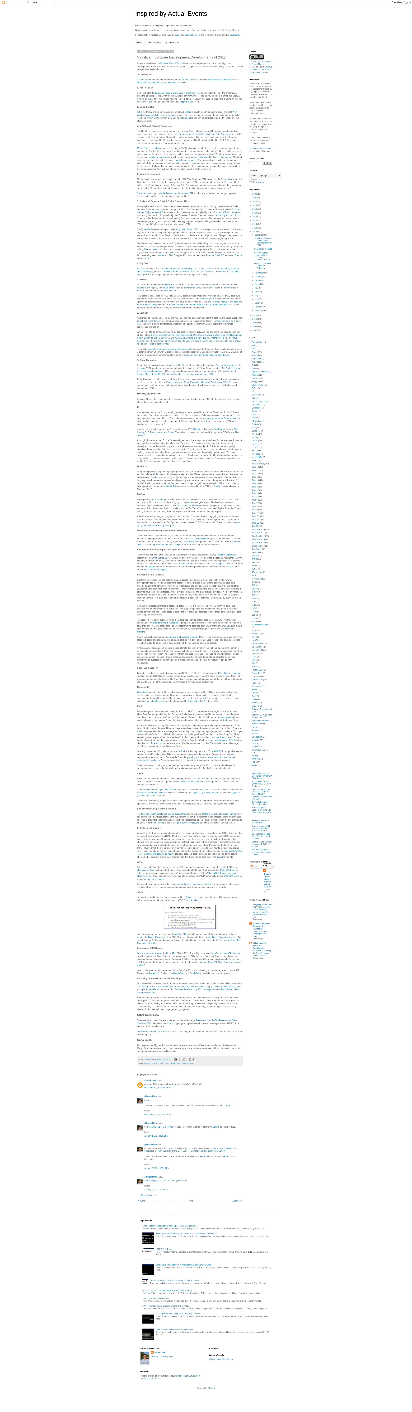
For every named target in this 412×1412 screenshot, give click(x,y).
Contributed (257, 405)
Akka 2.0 (145, 258)
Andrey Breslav (219, 737)
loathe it (192, 93)
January (258, 310)
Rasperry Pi (153, 973)
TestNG (255, 733)
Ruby (149, 99)
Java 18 (255, 493)
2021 (254, 198)
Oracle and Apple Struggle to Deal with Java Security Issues (186, 341)
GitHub (187, 112)
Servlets (255, 706)
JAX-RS (255, 552)
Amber (255, 352)
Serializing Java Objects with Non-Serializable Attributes (174, 1280)
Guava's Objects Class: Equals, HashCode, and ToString (167, 1291)
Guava (255, 441)
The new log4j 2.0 (218, 563)
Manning (141, 632)
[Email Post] (176, 1059)
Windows (256, 759)
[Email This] (181, 1059)
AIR (253, 345)
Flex (254, 428)
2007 (159, 63)
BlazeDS (256, 378)
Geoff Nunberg (144, 271)
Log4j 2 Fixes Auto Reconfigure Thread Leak (260, 933)
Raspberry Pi (257, 686)
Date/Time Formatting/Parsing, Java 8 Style (174, 1329)
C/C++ (255, 388)
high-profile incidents (149, 321)
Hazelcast (256, 444)
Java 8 (255, 506)
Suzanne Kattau (144, 193)
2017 (254, 213)
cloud (172, 365)
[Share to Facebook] (190, 1059)
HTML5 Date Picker (164, 1249)
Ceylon (200, 778)
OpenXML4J (257, 650)
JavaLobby (194, 1376)
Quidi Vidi (267, 887)
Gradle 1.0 (171, 486)
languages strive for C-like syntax (220, 418)
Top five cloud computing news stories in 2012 (191, 374)
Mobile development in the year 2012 (176, 193)
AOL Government (169, 268)
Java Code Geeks (193, 35)
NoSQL (185, 1063)
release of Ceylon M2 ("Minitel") (152, 792)
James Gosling (184, 884)
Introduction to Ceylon (188, 781)
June (257, 292)
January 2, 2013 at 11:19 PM (156, 1168)
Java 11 (255, 470)
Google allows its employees (186, 823)
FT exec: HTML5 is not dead (224, 302)
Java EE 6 (256, 516)
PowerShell (257, 673)
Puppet (255, 683)
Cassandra (257, 395)
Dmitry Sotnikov (191, 900)
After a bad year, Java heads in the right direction (165, 1180)
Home (140, 43)
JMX (254, 582)
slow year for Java (145, 870)
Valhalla (255, 740)
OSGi (254, 657)
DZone (178, 35)
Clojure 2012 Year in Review (160, 1127)
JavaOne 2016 (258, 546)
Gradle (154, 477)
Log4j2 (151, 566)
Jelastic (189, 897)
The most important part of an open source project (262, 852)
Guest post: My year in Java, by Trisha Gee (163, 1151)
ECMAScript (257, 421)
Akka (154, 249)
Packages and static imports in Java (260, 821)
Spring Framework (260, 720)
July (257, 288)
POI (253, 663)
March (258, 303)
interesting (159, 823)
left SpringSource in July (227, 215)
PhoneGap (223, 673)
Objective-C (142, 692)
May (257, 295)
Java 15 (255, 483)
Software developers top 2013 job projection (195, 989)
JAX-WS (255, 556)
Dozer (254, 414)
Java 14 (255, 480)
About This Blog (154, 43)
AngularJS (256, 358)
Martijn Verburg (227, 870)
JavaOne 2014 (258, 542)
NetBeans (256, 634)
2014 (254, 224)
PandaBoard (195, 973)
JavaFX (255, 526)
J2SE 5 (255, 460)
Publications (257, 680)
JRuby (255, 592)
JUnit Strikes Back (161, 558)
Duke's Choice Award (158, 937)
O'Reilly (196, 429)
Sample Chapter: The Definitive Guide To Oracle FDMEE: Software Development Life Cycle (262, 794)
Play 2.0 (238, 255)
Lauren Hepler (152, 989)
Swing (254, 727)
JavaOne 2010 (258, 529)
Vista (254, 743)
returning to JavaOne (201, 884)
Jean (146, 1100)
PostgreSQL (257, 670)
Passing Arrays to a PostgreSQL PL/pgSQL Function (178, 1314)
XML (254, 762)
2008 (165, 63)
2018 (254, 209)
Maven (255, 621)
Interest (209, 271)
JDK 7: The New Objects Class (155, 1298)
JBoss (254, 566)
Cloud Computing (156, 1063)
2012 (175, 93)
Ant (253, 365)
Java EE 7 (256, 520)
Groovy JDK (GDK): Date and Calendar (262, 265)
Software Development (262, 709)
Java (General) (258, 464)
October (258, 277)
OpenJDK (228, 876)
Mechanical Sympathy (154, 879)
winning (140, 937)
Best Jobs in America (195, 986)
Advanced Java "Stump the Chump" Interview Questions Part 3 (262, 953)
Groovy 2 (193, 79)
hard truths (169, 288)
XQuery (255, 765)
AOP (254, 368)
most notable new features (220, 79)
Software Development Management (262, 716)
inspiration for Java (155, 701)
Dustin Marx (257, 64)
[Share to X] (187, 1059)
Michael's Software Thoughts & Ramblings (261, 926)
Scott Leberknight (221, 157)
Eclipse (172, 789)
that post (207, 781)
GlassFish (256, 431)
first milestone (147, 789)
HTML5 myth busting (147, 304)
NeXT (205, 698)
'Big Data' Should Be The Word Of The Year (183, 271)
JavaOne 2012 (180, 934)
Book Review (257, 385)
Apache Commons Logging (154, 569)
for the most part (210, 814)
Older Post (237, 1201)
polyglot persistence (160, 157)
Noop (254, 637)
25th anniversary (162, 93)
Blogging (256, 381)
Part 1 (202, 1156)
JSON (254, 598)
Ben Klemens (220, 429)
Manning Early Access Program (183, 637)
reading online (186, 118)
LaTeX (255, 608)
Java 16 (255, 487)
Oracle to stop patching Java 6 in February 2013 (170, 349)
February (259, 307)
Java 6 (255, 500)
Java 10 (255, 467)
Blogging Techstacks (262, 905)
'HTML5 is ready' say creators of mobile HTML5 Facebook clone (198, 304)
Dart (144, 743)
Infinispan (256, 454)
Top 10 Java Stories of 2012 (225, 1148)
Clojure (216, 1127)
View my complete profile (162, 1356)
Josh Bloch (188, 541)
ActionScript (257, 342)
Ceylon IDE (163, 789)
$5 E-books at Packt (263, 249)
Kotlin (225, 720)
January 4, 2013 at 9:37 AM (156, 1189)
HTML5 (168, 284)
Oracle (255, 653)
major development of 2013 (222, 740)
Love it (182, 93)
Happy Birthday (187, 102)
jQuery (255, 589)
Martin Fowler (143, 148)
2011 (183, 63)
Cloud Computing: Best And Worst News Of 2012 (207, 382)
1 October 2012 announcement (226, 212)
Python (140, 99)
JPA (253, 585)
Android (255, 355)
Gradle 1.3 (219, 486)
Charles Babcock (174, 382)
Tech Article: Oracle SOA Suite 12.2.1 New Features (261, 783)
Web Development (260, 750)
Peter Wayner (222, 134)
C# (253, 391)
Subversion (257, 724)
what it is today (207, 298)
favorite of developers (147, 288)
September (260, 280)
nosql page (157, 148)
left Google (175, 544)
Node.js (169, 1023)
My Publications (172, 43)
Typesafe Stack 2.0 (215, 255)
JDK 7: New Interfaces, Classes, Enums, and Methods (165, 1306)
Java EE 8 (256, 523)
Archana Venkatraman (226, 365)
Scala (156, 206)
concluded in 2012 (227, 814)
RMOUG (255, 693)
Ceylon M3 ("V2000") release (205, 792)
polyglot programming (186, 160)
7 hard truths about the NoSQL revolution (195, 134)
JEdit (254, 575)
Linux (179, 1063)
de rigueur (218, 857)
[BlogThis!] (184, 1059)
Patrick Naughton (196, 701)
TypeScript (156, 743)
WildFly (255, 756)
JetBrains (182, 751)
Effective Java (162, 544)
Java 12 (255, 473)
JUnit (254, 602)
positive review (228, 937)
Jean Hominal (150, 1080)
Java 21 (255, 497)
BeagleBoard (179, 973)
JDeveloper (257, 572)
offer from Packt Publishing (165, 623)
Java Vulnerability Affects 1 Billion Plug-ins (189, 338)
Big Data (141, 268)
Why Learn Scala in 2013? (188, 229)
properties (256, 676)
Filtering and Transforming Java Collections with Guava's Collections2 (186, 1233)
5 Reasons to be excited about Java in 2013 (205, 1151)
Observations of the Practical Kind (267, 879)
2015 (254, 220)
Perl (139, 93)
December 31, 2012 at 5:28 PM (157, 1087)
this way (141, 368)
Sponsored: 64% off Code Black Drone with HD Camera (262, 776)
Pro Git (149, 118)
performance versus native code (199, 288)
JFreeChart (257, 579)
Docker (255, 411)
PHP (254, 660)
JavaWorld (234, 35)
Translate (260, 182)
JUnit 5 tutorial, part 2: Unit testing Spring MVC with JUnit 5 (261, 828)
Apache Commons (260, 372)
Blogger (211, 1388)
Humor (255, 450)
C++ (217, 701)
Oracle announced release (149, 953)
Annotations (257, 362)
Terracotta (256, 730)
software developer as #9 (167, 986)
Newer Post (143, 1201)
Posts (255, 866)
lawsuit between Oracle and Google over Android (163, 814)
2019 (254, 205)
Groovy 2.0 (142, 79)
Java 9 (255, 510)
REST (254, 689)
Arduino (255, 375)
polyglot (229, 1105)
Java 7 (255, 503)
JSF (253, 595)
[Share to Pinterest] (193, 1059)
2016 (254, 216)
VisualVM (256, 747)
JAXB (254, 559)
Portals (255, 666)
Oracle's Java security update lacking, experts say (205, 355)
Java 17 (255, 490)
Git (138, 112)
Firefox (255, 424)
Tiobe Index (226, 179)
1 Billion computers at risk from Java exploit (171, 335)
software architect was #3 (223, 986)
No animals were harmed (260, 148)
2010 (177, 63)
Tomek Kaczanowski (226, 555)
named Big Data (189, 268)
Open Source (257, 643)
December (259, 235)
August (258, 284)
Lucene (255, 618)
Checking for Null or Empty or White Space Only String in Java (169, 1226)
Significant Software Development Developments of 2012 (263, 241)
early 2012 (204, 789)
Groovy (184, 79)
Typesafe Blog (148, 229)
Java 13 (255, 477)
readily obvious (169, 290)
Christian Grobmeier (187, 563)
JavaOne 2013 (258, 539)
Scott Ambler (157, 499)
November (259, 273)
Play (146, 249)
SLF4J (231, 566)
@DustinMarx (150, 1096)
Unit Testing (257, 737)
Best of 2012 (207, 268)
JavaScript (256, 549)
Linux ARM (171, 953)
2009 (171, 63)
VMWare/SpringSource (200, 538)
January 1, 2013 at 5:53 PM (156, 1136)
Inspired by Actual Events (171, 13)
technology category (229, 268)
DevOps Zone (190, 505)
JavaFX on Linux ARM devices (225, 953)
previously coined (201, 157)
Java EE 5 (256, 513)
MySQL (255, 630)
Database (256, 408)
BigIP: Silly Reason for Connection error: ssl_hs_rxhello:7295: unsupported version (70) (261, 912)
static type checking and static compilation (157, 82)
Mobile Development (261, 625)
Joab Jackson (228, 851)
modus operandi (226, 717)
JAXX (254, 562)
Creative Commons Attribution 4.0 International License (260, 69)
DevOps (190, 502)
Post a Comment (148, 1195)
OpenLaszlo (257, 647)
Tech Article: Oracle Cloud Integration (260, 803)
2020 (254, 201)
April (257, 299)
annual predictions (158, 1031)
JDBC (254, 569)
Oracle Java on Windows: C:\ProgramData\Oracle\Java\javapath (183, 1265)
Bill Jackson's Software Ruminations (259, 945)
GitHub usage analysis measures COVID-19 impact (262, 844)
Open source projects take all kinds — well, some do (261, 836)
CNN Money (142, 986)
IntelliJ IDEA (217, 751)
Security (255, 702)
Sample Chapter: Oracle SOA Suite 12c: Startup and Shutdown (261, 810)
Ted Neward (142, 1031)
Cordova (236, 673)
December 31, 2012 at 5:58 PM (157, 1114)
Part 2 (226, 1156)
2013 (254, 228)
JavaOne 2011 (258, 533)
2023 (254, 194)
